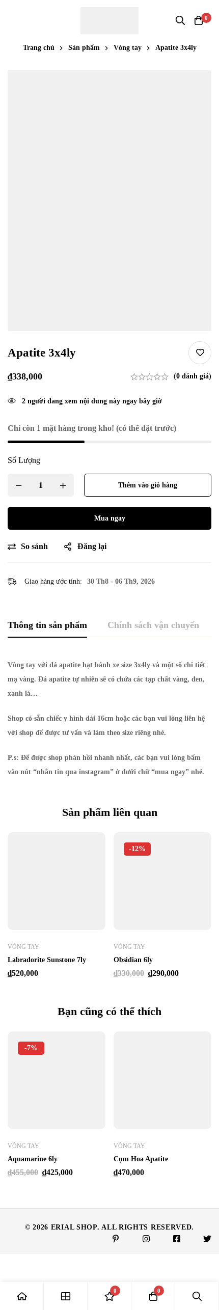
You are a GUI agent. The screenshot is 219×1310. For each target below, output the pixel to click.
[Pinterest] (116, 1239)
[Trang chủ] (22, 1296)
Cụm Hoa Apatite (141, 1159)
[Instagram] (146, 1239)
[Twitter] (207, 1239)
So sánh (34, 546)
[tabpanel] (109, 718)
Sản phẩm (84, 47)
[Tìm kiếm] (180, 20)
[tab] (47, 625)
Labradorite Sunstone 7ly (47, 960)
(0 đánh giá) (192, 376)
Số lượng (24, 460)
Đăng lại (91, 546)
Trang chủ (38, 47)
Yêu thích (199, 352)
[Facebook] (177, 1239)
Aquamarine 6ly (33, 1159)
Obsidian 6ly (133, 960)
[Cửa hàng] (66, 1296)
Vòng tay (128, 47)
